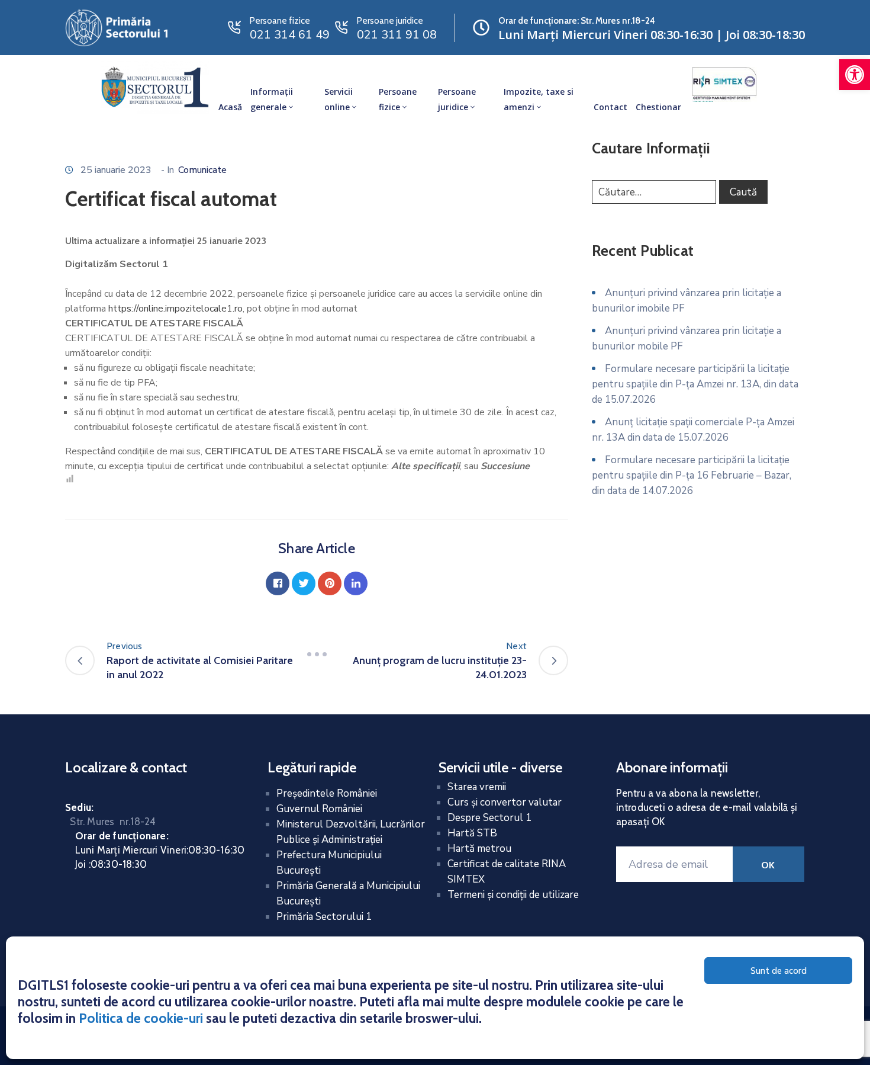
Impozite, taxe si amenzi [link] (538, 99)
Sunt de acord (778, 971)
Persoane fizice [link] (398, 99)
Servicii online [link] (338, 99)
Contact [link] (610, 107)
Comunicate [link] (202, 170)
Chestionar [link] (658, 107)
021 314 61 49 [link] (290, 35)
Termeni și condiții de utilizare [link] (513, 895)
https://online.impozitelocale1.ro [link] (175, 308)
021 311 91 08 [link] (397, 35)
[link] (854, 74)
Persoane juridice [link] (457, 99)
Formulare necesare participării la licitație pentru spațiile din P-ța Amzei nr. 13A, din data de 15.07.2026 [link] (695, 384)
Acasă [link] (230, 107)
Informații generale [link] (271, 99)
